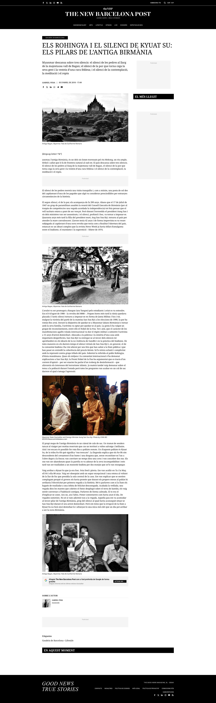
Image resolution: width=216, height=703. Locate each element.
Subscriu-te (155, 3)
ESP (172, 3)
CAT (168, 3)
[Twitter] (47, 87)
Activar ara (119, 581)
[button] (165, 3)
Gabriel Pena (48, 82)
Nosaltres (108, 688)
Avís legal (136, 688)
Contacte (98, 688)
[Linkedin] (51, 87)
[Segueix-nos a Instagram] (54, 3)
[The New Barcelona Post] (60, 687)
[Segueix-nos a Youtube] (58, 3)
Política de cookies (122, 688)
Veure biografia (55, 602)
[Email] (62, 87)
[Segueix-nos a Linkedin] (50, 3)
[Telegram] (58, 87)
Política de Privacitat (151, 688)
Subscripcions (168, 692)
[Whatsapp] (54, 87)
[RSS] (61, 3)
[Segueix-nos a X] (47, 3)
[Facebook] (43, 87)
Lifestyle (69, 640)
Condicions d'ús (168, 688)
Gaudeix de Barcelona (55, 38)
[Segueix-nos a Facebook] (43, 3)
